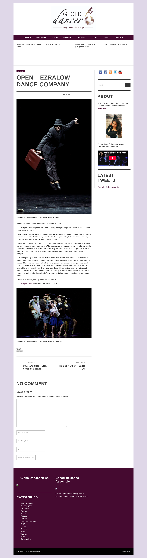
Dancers (23, 511)
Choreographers (26, 506)
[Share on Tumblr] (86, 94)
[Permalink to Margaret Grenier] (30, 55)
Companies (24, 508)
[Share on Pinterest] (83, 94)
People (23, 524)
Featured (23, 516)
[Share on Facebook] (72, 94)
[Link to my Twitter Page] (115, 72)
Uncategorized (25, 539)
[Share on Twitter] (75, 94)
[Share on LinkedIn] (90, 94)
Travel (22, 536)
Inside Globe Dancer (28, 521)
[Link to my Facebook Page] (105, 72)
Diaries (23, 514)
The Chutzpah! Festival (25, 284)
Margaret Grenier (24, 44)
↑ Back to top (126, 551)
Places (23, 526)
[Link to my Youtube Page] (120, 72)
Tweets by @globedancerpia (108, 187)
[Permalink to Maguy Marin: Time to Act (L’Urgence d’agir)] (59, 56)
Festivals (23, 519)
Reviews (21, 71)
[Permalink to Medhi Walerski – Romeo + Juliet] (88, 56)
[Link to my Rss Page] (110, 72)
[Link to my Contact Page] (100, 72)
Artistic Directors (26, 503)
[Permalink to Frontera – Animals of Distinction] (117, 56)
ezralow (20, 351)
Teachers (23, 534)
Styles (22, 531)
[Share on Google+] (79, 94)
